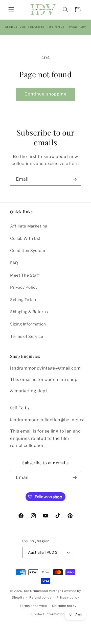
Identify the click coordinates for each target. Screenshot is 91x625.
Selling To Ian (23, 299)
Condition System (27, 250)
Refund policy (40, 597)
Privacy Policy (23, 287)
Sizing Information (28, 324)
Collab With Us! (25, 238)
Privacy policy (67, 597)
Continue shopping (46, 93)
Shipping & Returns (29, 311)
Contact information (48, 614)
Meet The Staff (25, 275)
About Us (11, 26)
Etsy (83, 26)
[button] (11, 10)
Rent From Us (55, 26)
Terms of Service (26, 336)
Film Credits (36, 26)
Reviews (72, 26)
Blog (23, 26)
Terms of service (33, 606)
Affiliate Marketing (29, 226)
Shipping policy (64, 606)
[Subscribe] (75, 179)
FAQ (14, 262)
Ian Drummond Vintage (42, 591)
